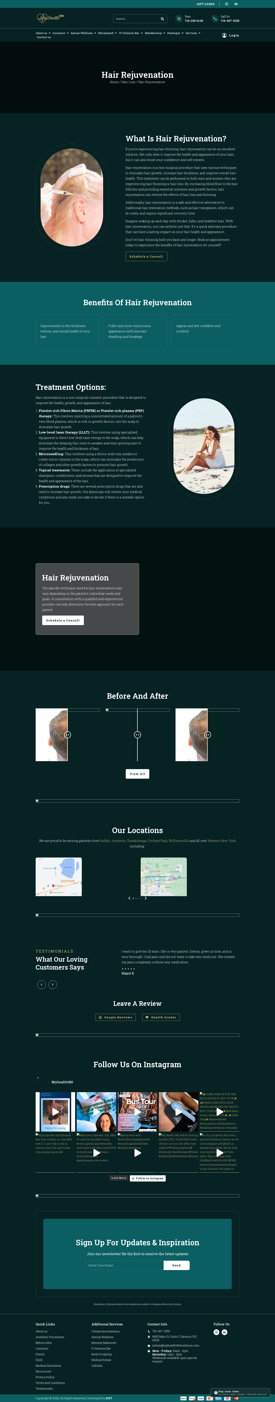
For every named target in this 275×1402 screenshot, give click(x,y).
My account (43, 1371)
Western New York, (221, 841)
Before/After (44, 1343)
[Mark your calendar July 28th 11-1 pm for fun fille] (96, 1153)
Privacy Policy (45, 1377)
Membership (153, 33)
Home (114, 82)
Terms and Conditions (50, 1383)
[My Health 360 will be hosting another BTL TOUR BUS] (178, 1153)
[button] (133, 898)
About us (41, 33)
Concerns (59, 33)
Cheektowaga (136, 841)
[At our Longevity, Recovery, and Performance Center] (219, 1153)
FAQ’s (39, 1360)
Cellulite (97, 1366)
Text (188, 16)
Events (40, 1354)
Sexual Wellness (82, 33)
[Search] (162, 19)
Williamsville (179, 841)
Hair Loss (128, 82)
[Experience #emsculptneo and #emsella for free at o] (137, 1112)
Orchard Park (157, 841)
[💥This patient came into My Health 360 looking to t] (178, 1112)
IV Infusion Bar (129, 33)
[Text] (179, 19)
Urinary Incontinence (106, 1331)
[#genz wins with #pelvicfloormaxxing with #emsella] (137, 1153)
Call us (225, 16)
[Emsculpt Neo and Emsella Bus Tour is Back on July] (55, 1153)
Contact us (44, 37)
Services (191, 33)
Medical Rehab (101, 1360)
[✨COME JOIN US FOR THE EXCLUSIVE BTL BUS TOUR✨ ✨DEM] (219, 1112)
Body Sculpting (102, 1354)
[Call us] (215, 19)
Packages (173, 33)
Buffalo (105, 841)
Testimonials (44, 1388)
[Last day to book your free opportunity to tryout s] (55, 1112)
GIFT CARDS (206, 4)
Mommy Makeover (104, 1343)
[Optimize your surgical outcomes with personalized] (96, 1112)
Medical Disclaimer (48, 1366)
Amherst (118, 841)
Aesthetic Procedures (50, 1337)
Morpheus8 (105, 33)
